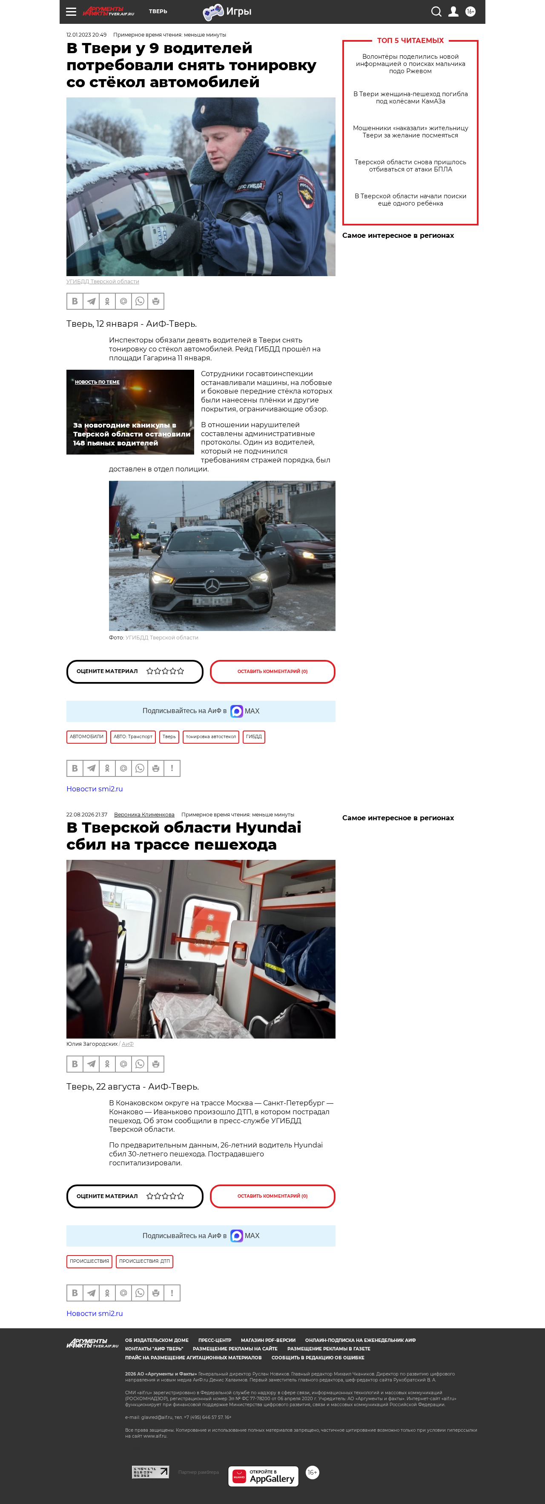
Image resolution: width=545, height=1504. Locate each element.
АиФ (128, 1044)
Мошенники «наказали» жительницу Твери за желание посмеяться (410, 132)
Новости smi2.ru (94, 789)
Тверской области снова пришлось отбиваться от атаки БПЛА (410, 166)
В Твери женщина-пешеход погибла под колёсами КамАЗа (410, 98)
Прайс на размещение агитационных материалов (193, 1358)
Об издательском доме (157, 1340)
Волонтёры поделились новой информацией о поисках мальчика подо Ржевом (410, 64)
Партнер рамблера (198, 1472)
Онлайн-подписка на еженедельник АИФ (360, 1340)
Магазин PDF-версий (268, 1340)
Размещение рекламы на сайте (235, 1349)
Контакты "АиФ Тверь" (154, 1349)
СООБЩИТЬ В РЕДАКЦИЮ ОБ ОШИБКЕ (318, 1358)
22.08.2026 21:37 (86, 814)
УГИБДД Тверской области (102, 281)
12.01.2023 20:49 (86, 34)
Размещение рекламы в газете (328, 1349)
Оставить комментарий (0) (273, 671)
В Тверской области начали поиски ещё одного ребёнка (411, 200)
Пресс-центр (214, 1340)
